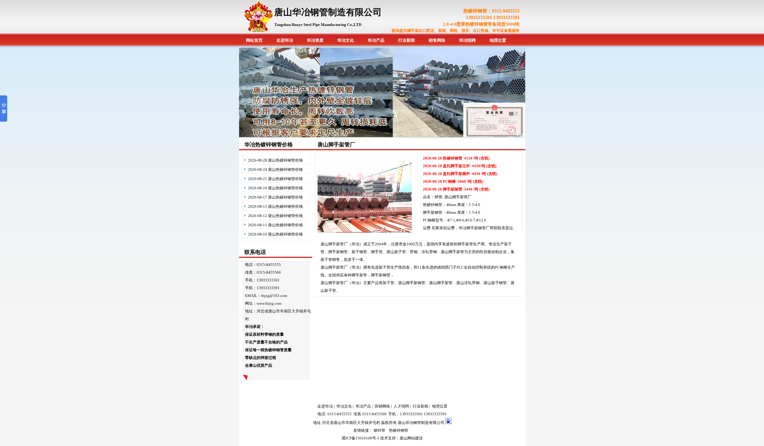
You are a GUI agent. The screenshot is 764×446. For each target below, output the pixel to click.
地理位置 (497, 40)
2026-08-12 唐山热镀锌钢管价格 (275, 215)
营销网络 (382, 406)
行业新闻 (406, 40)
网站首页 (254, 40)
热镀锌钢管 (398, 430)
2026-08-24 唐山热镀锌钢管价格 (275, 169)
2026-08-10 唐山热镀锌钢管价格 (275, 234)
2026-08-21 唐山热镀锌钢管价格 (275, 178)
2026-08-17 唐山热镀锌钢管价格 (275, 197)
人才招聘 (401, 406)
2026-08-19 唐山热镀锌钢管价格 (275, 188)
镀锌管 (379, 430)
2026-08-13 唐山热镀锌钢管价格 (275, 206)
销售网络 (437, 40)
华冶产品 (376, 40)
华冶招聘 (467, 40)
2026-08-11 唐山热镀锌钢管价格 (275, 225)
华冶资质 (315, 40)
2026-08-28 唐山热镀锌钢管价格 (275, 160)
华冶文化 (345, 40)
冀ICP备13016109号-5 (360, 438)
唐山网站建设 (411, 438)
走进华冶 (284, 40)
